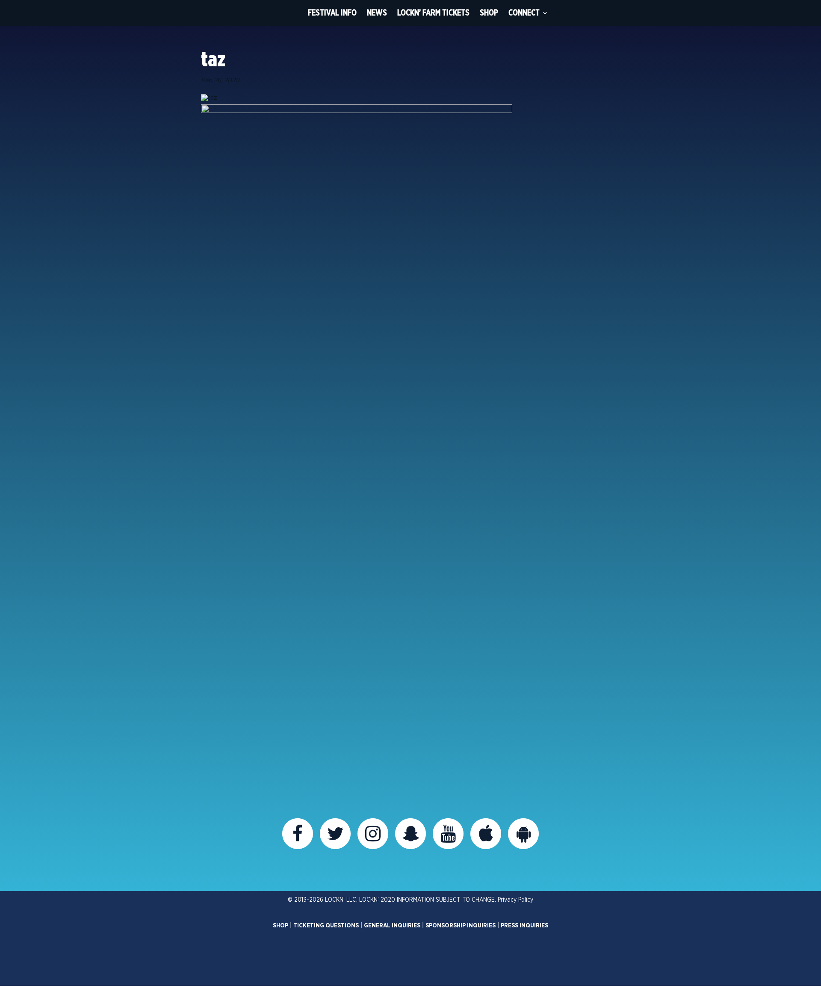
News (377, 12)
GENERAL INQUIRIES (392, 926)
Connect (524, 12)
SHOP (280, 926)
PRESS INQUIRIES (524, 926)
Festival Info (332, 12)
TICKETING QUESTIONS (326, 926)
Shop (489, 12)
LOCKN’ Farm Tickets (433, 12)
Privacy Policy (515, 900)
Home (287, 13)
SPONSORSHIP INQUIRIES (460, 926)
